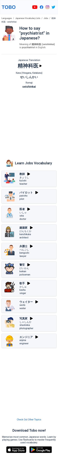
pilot (21, 199)
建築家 (23, 227)
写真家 (23, 318)
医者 (22, 209)
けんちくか (25, 231)
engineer (24, 343)
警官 (22, 264)
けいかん (24, 268)
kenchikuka (25, 234)
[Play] (41, 66)
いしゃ (23, 212)
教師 (22, 173)
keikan (22, 271)
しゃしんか (25, 322)
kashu (22, 289)
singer (22, 293)
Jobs (46, 18)
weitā (22, 305)
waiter (22, 308)
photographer (26, 328)
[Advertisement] (29, 122)
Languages (6, 18)
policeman (24, 274)
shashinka (24, 325)
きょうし (24, 177)
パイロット (26, 192)
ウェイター (26, 301)
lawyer (22, 256)
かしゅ (23, 286)
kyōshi (22, 180)
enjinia (22, 340)
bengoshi (24, 252)
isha (21, 215)
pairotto (23, 195)
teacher (23, 183)
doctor (22, 219)
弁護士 (23, 246)
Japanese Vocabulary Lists (27, 18)
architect (23, 237)
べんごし (24, 249)
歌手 (22, 283)
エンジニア (26, 336)
